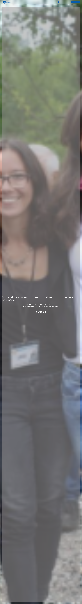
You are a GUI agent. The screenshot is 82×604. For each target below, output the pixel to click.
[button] (37, 312)
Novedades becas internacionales (33, 306)
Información (39, 2)
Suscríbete (74, 2)
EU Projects (61, 2)
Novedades (47, 2)
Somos (53, 2)
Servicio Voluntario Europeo (51, 306)
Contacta (68, 2)
